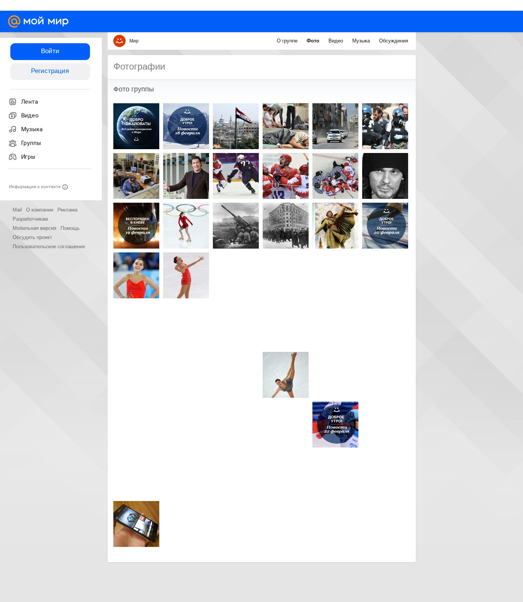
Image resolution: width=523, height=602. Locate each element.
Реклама (67, 210)
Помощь (70, 228)
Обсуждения (393, 41)
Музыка (361, 41)
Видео (337, 41)
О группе (288, 41)
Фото (314, 41)
